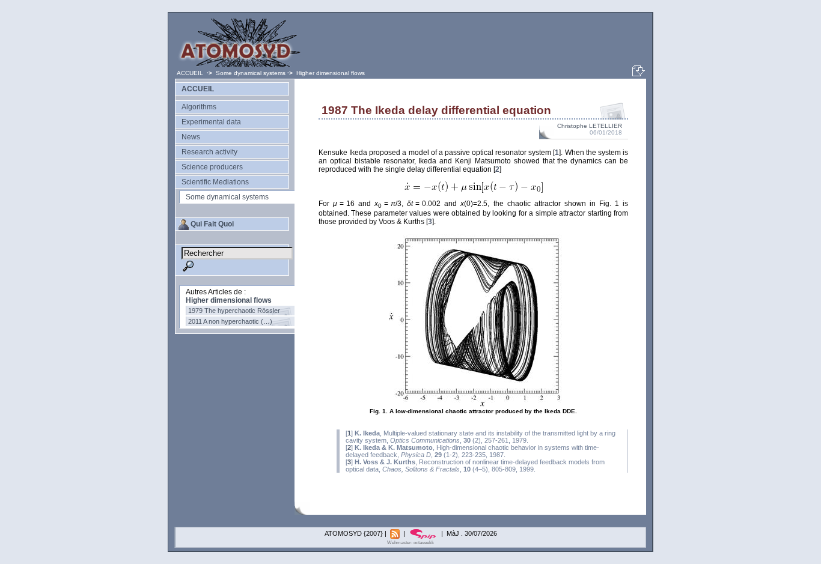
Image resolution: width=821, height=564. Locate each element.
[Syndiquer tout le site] (395, 533)
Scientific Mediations (215, 182)
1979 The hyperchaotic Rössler (234, 310)
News (191, 137)
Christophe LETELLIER (589, 126)
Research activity (209, 152)
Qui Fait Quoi (212, 224)
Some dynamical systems (250, 73)
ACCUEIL (191, 73)
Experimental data (211, 122)
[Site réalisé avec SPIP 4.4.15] (424, 533)
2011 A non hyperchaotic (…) (230, 321)
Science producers (212, 167)
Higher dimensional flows (330, 73)
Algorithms (199, 107)
